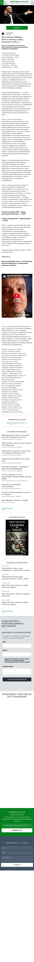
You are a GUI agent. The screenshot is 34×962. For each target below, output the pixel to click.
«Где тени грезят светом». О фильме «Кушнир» (16, 595)
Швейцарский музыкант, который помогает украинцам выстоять (15, 436)
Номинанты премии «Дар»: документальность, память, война (15, 578)
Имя (5, 642)
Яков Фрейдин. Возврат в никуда (15, 500)
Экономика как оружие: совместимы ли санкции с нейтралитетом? (16, 452)
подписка (17, 28)
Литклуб (18, 481)
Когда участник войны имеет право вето (16, 460)
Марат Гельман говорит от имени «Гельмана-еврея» (15, 586)
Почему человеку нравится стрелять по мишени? (16, 493)
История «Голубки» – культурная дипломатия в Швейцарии (15, 468)
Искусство (8, 34)
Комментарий (8, 666)
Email (5, 650)
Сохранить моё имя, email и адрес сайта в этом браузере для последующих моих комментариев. (17, 660)
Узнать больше (7, 508)
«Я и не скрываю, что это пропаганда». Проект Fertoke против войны (16, 477)
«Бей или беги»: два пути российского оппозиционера (17, 444)
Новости (13, 439)
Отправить (17, 865)
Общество (19, 439)
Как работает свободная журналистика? (11, 486)
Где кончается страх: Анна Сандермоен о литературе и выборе (16, 569)
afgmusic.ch (6, 257)
